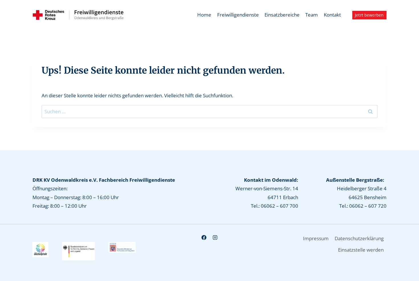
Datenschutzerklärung (359, 238)
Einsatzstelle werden (361, 249)
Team (311, 14)
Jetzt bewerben (369, 15)
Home (204, 14)
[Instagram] (215, 237)
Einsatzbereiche (282, 14)
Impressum (316, 238)
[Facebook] (204, 237)
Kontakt (332, 14)
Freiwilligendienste (238, 14)
